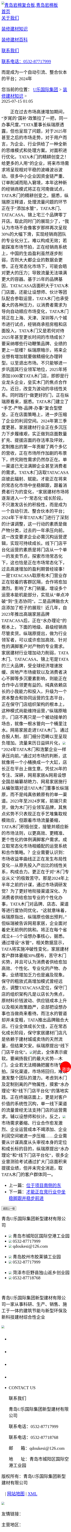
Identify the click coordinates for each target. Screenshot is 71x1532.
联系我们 (19, 1377)
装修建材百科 (24, 1364)
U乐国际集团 (45, 89)
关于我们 (19, 1339)
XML (32, 1493)
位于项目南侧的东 (43, 1185)
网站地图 (16, 1493)
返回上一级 (9, 1208)
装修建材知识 (24, 1351)
